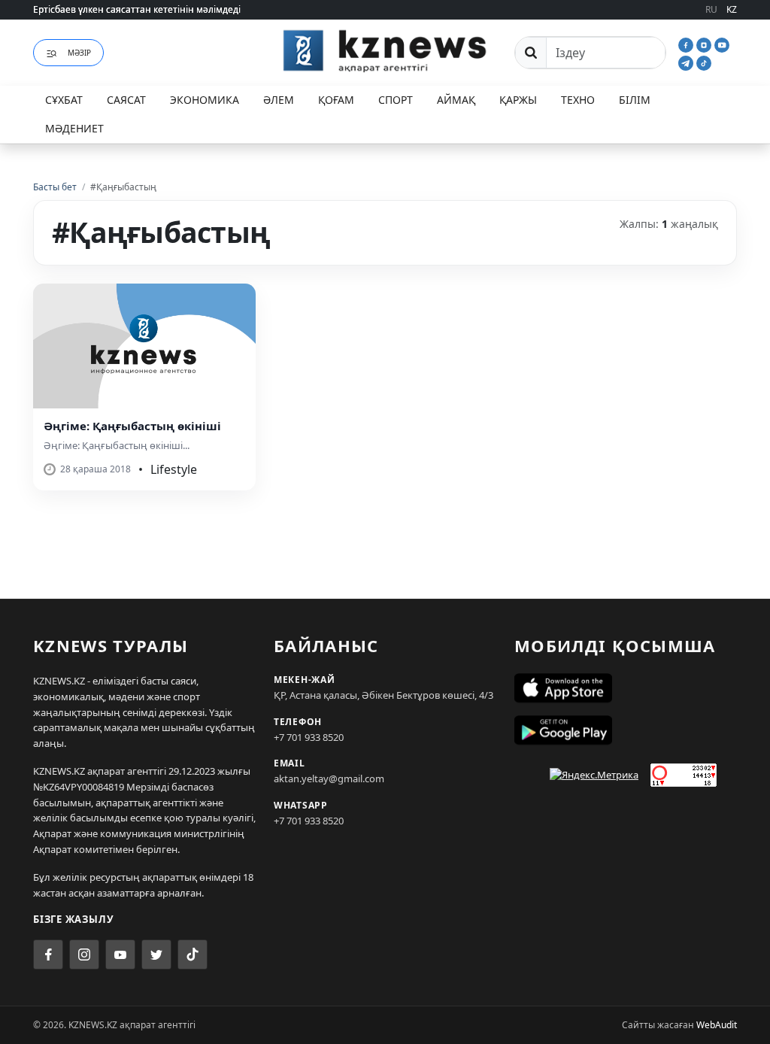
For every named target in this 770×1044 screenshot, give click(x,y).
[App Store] (625, 688)
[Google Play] (625, 730)
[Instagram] (705, 43)
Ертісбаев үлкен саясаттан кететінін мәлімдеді (137, 9)
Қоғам (336, 100)
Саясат (126, 100)
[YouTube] (721, 43)
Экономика (204, 100)
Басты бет (55, 187)
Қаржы (518, 100)
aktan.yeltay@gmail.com (329, 778)
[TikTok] (703, 61)
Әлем (278, 100)
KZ (731, 9)
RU (711, 9)
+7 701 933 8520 (309, 737)
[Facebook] (687, 43)
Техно (578, 100)
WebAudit (716, 1024)
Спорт (395, 100)
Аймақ (456, 100)
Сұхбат (64, 100)
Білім (634, 100)
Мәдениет (74, 128)
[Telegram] (687, 61)
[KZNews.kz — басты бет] (385, 50)
